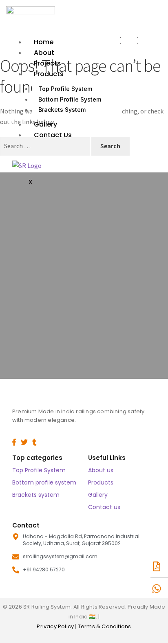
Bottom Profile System (69, 99)
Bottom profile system (44, 482)
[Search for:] (45, 146)
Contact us (53, 135)
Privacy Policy (56, 626)
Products (49, 74)
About (44, 52)
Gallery (45, 124)
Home (43, 42)
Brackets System (62, 109)
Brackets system (36, 495)
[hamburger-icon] (129, 40)
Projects (47, 63)
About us (100, 470)
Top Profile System (65, 88)
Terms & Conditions (104, 626)
